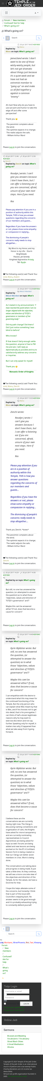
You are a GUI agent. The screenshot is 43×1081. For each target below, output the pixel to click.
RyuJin (23, 262)
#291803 (36, 44)
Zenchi (8, 161)
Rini (27, 942)
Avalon (16, 277)
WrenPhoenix (19, 942)
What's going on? (26, 51)
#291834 (36, 398)
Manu (22, 47)
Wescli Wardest (26, 291)
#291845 (36, 634)
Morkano (8, 942)
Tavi (31, 942)
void (5, 277)
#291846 (36, 754)
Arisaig (30, 259)
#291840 (6, 575)
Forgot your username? (14, 1010)
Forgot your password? (14, 1007)
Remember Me (13, 1003)
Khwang (37, 942)
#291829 (6, 159)
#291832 (36, 289)
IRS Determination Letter (17, 1076)
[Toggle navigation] (6, 12)
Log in (11, 147)
